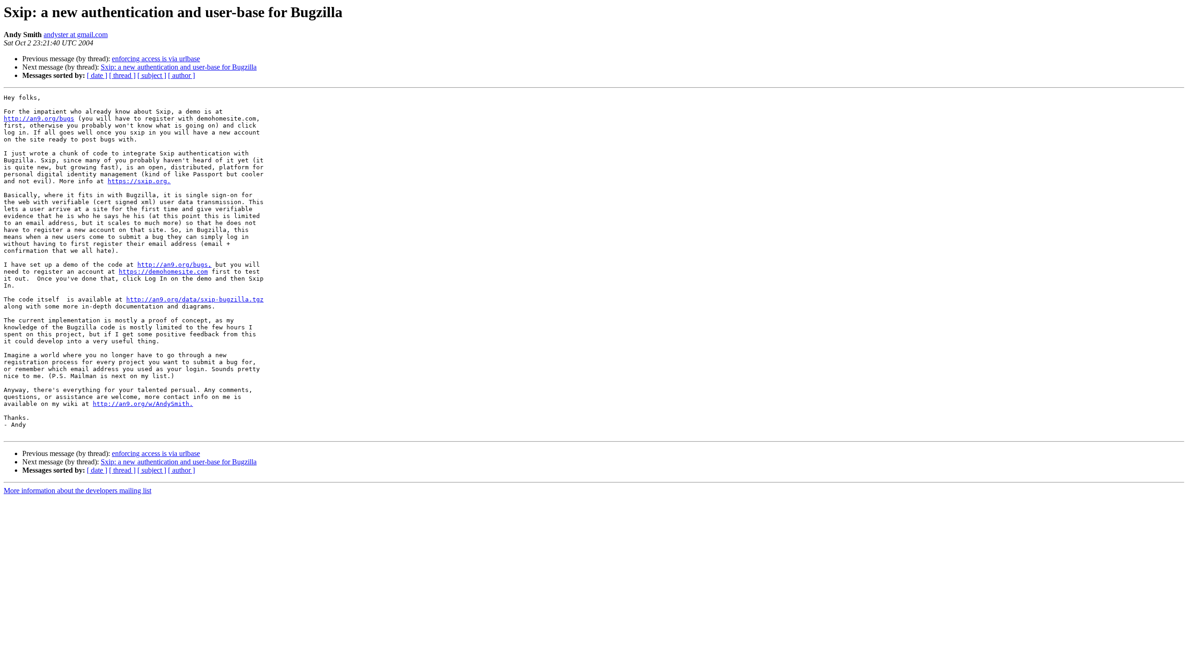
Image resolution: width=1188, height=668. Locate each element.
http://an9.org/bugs (39, 118)
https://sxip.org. (139, 181)
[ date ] (97, 75)
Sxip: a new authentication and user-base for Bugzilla (179, 67)
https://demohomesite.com (163, 271)
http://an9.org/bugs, (174, 264)
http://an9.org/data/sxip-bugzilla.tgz (195, 299)
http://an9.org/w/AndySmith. (143, 403)
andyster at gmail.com (76, 35)
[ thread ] (122, 75)
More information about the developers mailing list (77, 491)
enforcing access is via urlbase (156, 59)
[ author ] (181, 75)
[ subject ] (151, 75)
